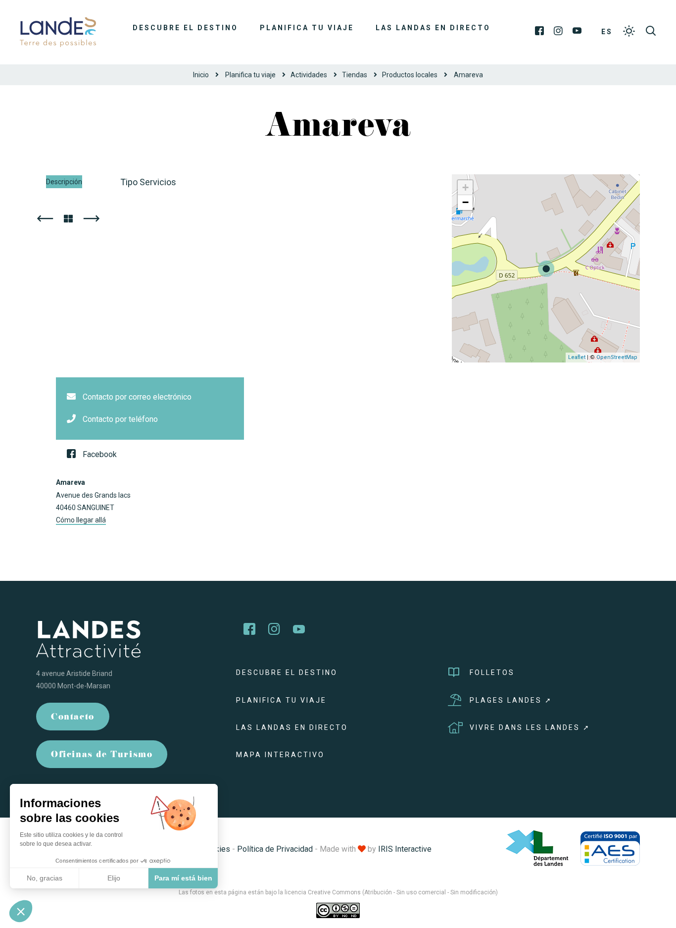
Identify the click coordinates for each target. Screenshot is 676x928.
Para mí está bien (183, 878)
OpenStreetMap (616, 357)
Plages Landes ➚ (511, 700)
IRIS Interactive (405, 849)
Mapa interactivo (280, 755)
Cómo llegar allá (81, 520)
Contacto (73, 717)
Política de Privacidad (275, 849)
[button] (21, 911)
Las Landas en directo (433, 28)
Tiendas (354, 75)
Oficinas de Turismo (101, 755)
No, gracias (44, 878)
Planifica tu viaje (307, 28)
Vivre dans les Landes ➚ (530, 727)
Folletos (492, 672)
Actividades (308, 75)
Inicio (201, 75)
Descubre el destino (185, 28)
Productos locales (409, 75)
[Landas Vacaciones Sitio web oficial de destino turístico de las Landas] (58, 31)
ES (607, 32)
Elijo (113, 878)
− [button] (465, 202)
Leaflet (576, 357)
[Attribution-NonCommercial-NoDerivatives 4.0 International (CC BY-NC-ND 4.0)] (338, 910)
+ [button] (465, 187)
